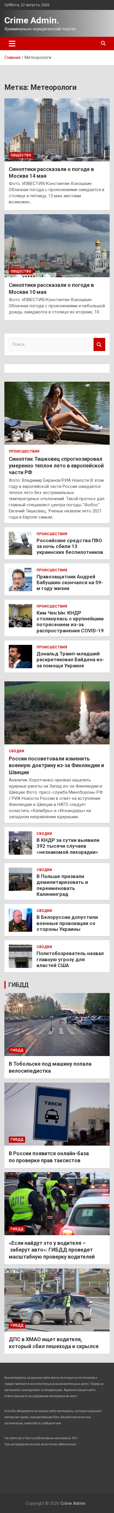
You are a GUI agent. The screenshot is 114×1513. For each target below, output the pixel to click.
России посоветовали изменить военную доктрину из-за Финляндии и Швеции (56, 765)
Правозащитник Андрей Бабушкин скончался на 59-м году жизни (70, 582)
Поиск (99, 344)
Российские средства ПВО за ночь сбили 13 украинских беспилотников (70, 546)
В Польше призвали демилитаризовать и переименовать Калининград (62, 885)
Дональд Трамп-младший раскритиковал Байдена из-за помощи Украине (70, 660)
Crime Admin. (31, 20)
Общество (21, 155)
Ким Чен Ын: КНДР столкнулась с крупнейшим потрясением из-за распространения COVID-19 (70, 622)
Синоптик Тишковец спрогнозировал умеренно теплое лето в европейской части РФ (56, 466)
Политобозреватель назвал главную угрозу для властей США (70, 959)
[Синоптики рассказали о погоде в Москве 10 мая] (57, 246)
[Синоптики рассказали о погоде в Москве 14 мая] (57, 129)
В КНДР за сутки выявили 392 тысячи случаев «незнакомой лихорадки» (68, 846)
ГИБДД (18, 984)
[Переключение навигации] (12, 43)
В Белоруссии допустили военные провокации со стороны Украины (67, 923)
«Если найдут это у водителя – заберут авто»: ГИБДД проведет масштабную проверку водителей (52, 1250)
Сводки (16, 751)
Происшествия (24, 451)
